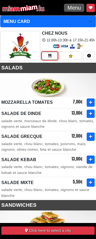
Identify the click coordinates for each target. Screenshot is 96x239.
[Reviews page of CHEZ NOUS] (70, 56)
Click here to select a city (49, 230)
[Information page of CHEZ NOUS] (89, 56)
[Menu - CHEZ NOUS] (50, 56)
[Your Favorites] (90, 8)
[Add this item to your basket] (91, 102)
